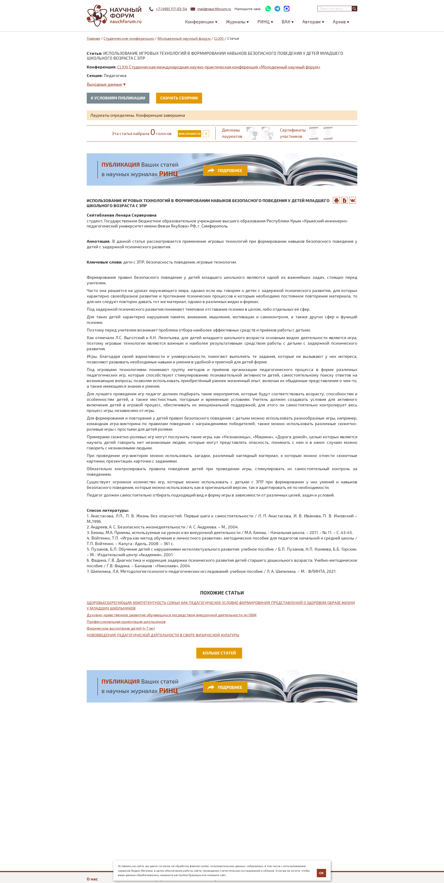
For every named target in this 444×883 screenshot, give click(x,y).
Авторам (311, 21)
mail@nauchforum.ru (214, 8)
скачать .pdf (344, 200)
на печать (336, 200)
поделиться (352, 200)
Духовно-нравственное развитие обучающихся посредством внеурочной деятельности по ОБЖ (171, 615)
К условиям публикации (118, 97)
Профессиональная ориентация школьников (126, 621)
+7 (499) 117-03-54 (171, 8)
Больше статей (219, 652)
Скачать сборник (179, 97)
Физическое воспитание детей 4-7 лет (121, 628)
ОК (321, 873)
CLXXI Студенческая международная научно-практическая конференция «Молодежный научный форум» (218, 66)
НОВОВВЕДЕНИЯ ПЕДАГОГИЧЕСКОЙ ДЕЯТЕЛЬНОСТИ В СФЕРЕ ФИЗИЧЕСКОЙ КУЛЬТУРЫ (163, 635)
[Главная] (114, 16)
